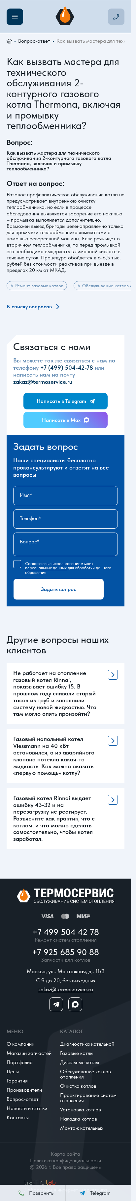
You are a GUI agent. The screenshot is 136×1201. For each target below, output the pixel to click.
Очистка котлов (78, 1086)
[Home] (65, 16)
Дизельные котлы (79, 1062)
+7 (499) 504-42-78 (66, 367)
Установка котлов (80, 1109)
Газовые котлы (76, 1053)
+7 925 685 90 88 (65, 952)
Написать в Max (61, 420)
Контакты (18, 1117)
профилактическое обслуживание (65, 194)
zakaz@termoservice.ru (42, 381)
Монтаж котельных (81, 1128)
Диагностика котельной (87, 1044)
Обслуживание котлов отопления (85, 1074)
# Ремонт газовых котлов (36, 285)
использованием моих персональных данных (59, 565)
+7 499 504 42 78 (65, 932)
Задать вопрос (58, 589)
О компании (20, 1044)
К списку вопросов (29, 306)
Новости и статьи (27, 1108)
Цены (13, 1071)
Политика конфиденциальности (65, 1160)
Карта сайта (65, 1154)
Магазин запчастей (29, 1053)
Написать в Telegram (61, 401)
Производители (24, 1090)
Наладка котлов (78, 1119)
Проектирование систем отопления (88, 1097)
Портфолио (20, 1062)
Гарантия (17, 1081)
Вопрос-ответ (34, 41)
